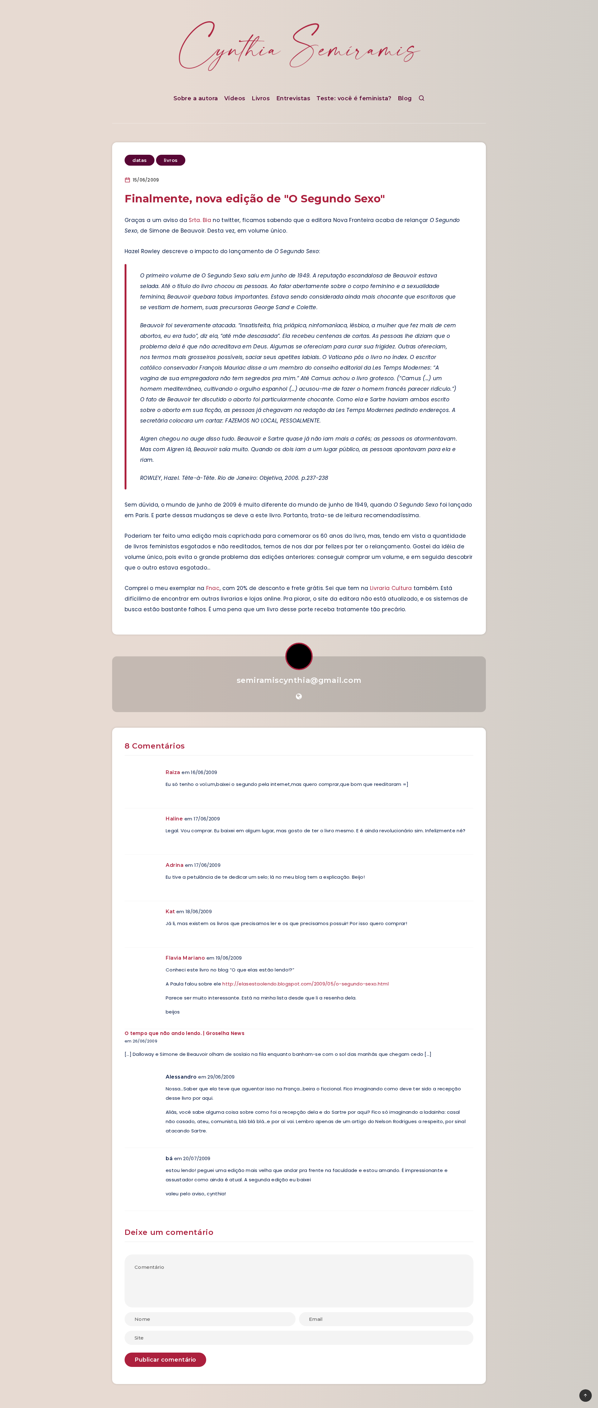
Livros (261, 98)
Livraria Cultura (391, 588)
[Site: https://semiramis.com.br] (299, 696)
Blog (405, 98)
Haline (174, 819)
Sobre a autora (195, 98)
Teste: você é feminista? (353, 98)
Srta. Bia (200, 220)
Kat (170, 911)
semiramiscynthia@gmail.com (299, 680)
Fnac (213, 588)
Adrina (175, 865)
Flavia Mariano (185, 958)
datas (139, 160)
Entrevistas (293, 98)
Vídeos (234, 98)
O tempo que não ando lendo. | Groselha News (184, 1033)
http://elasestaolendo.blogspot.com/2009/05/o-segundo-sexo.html (305, 983)
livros (171, 160)
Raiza (173, 772)
